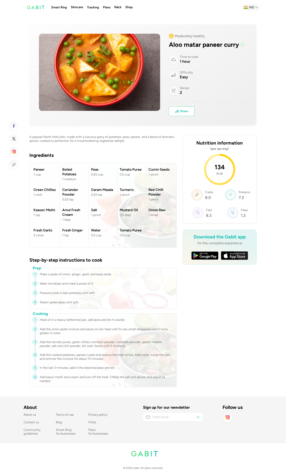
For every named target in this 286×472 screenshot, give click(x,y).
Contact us (31, 422)
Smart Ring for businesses (65, 431)
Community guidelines (32, 431)
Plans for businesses (98, 431)
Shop (129, 7)
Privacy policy (97, 414)
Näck (117, 7)
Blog (59, 422)
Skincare (77, 7)
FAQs (92, 422)
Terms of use (65, 414)
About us (30, 414)
